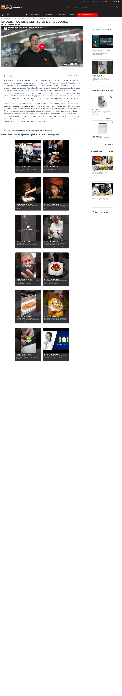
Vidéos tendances (102, 29)
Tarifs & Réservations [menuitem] (87, 15)
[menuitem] (2, 15)
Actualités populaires (102, 151)
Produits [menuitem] (48, 15)
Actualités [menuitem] (61, 15)
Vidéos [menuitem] (72, 15)
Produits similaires (102, 90)
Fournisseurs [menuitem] (36, 15)
